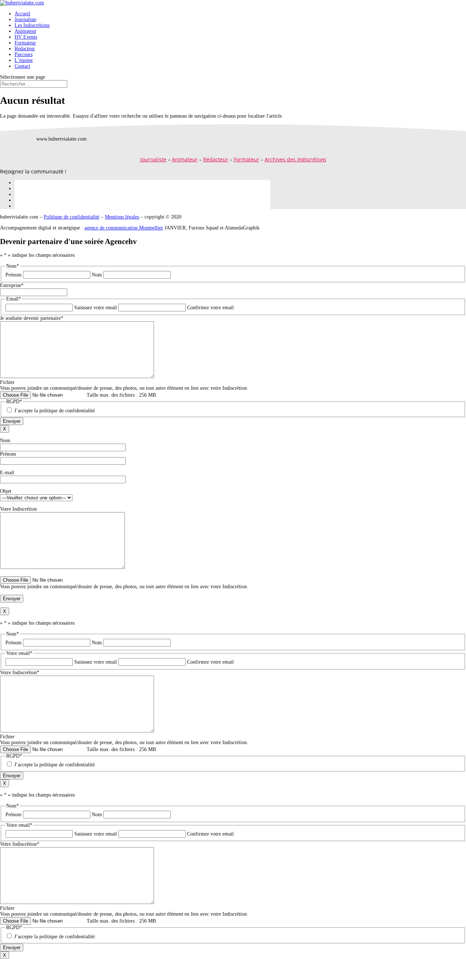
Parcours (23, 54)
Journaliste (25, 19)
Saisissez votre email (95, 307)
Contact (22, 66)
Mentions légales (122, 217)
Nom (97, 275)
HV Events (26, 37)
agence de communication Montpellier (123, 228)
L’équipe (24, 60)
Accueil (22, 13)
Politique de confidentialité (71, 217)
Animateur (25, 31)
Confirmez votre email (210, 307)
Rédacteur (25, 48)
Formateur (25, 43)
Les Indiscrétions (32, 25)
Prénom (13, 275)
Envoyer (11, 421)
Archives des (295, 159)
